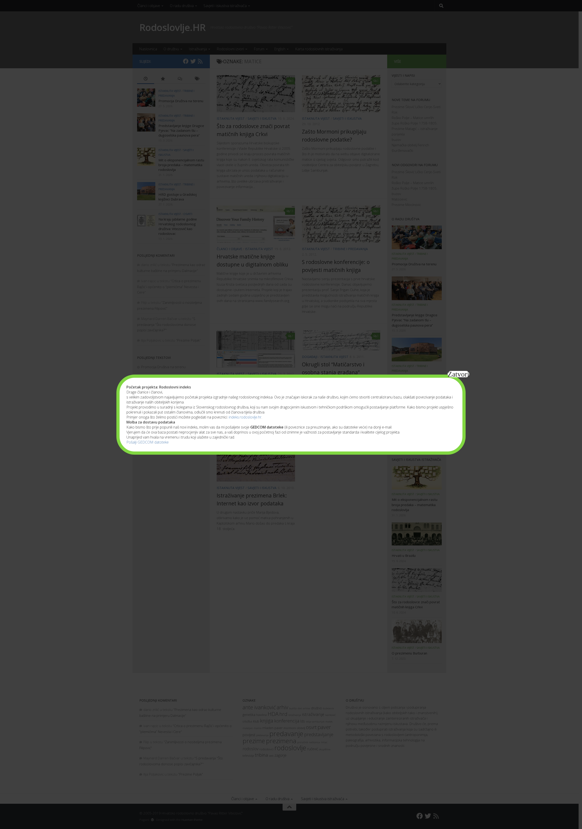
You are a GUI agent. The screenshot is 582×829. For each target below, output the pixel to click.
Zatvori (458, 374)
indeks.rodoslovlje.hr (245, 417)
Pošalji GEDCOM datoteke (147, 442)
